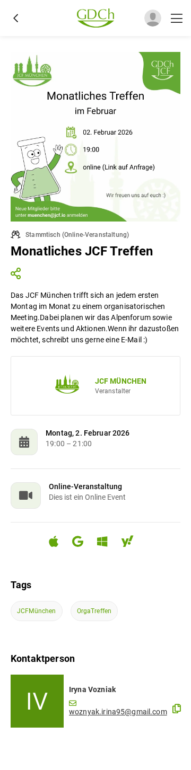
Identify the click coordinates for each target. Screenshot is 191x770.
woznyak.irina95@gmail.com (118, 711)
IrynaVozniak (92, 689)
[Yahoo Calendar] (131, 543)
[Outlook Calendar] (106, 543)
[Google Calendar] (82, 543)
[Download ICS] (58, 541)
